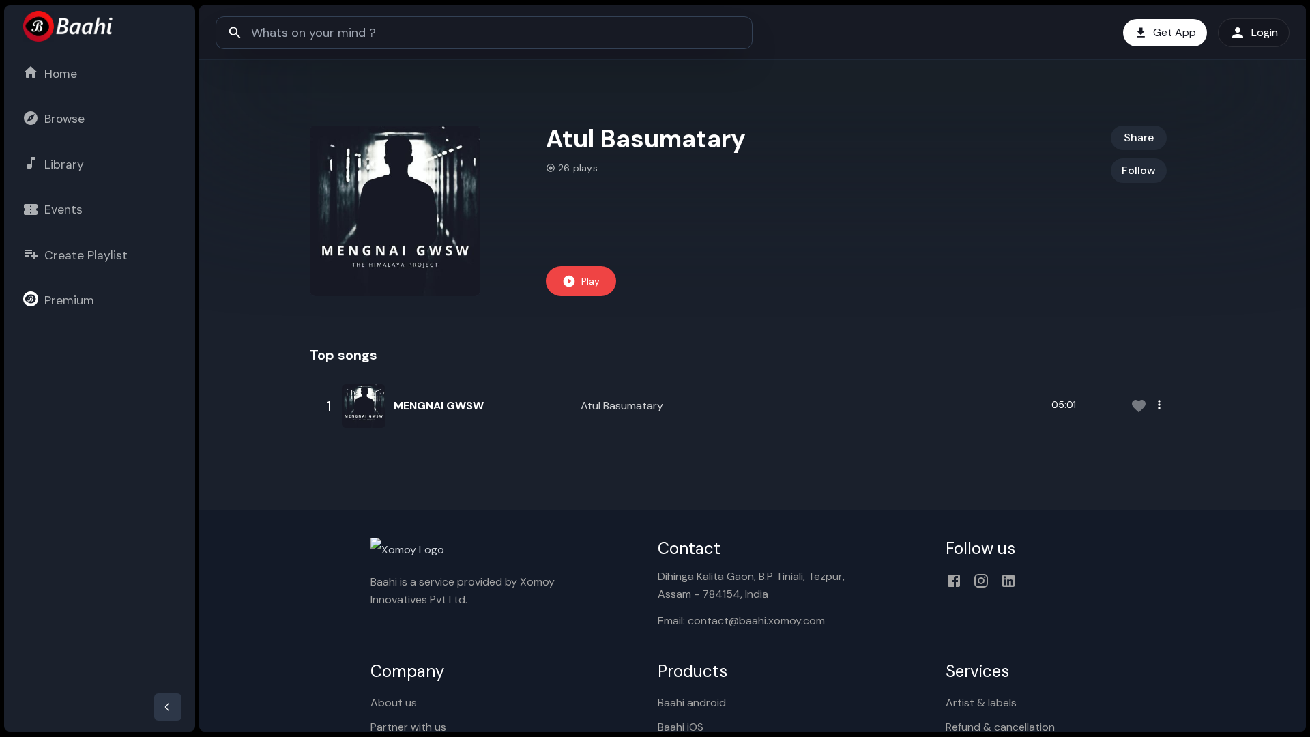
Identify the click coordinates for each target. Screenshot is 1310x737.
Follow (1139, 170)
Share (1139, 137)
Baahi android (692, 702)
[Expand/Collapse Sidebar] (167, 707)
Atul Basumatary (622, 406)
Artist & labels (981, 702)
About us (393, 702)
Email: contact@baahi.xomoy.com (741, 620)
